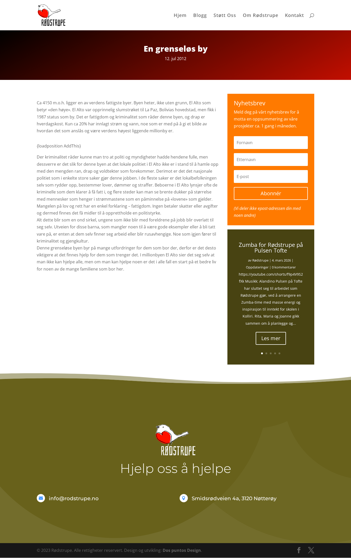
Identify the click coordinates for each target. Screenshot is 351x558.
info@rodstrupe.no (74, 498)
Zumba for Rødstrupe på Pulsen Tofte (271, 247)
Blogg (200, 15)
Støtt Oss (225, 15)
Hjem (180, 15)
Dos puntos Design (182, 550)
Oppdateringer (257, 267)
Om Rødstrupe (260, 15)
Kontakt (294, 15)
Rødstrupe (260, 260)
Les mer (270, 338)
